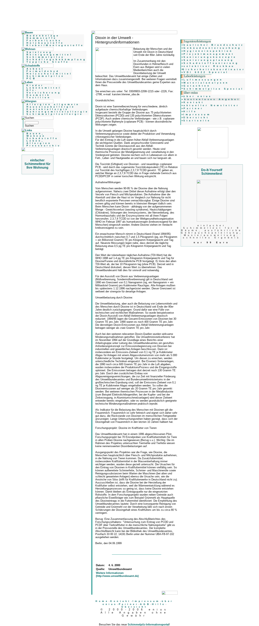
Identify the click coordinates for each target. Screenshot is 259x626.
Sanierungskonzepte (210, 57)
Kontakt (120, 601)
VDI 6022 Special (206, 72)
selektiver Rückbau (209, 66)
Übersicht (134, 607)
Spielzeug (40, 52)
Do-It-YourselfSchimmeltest (211, 171)
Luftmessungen (203, 79)
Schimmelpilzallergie (55, 114)
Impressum (146, 601)
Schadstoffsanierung (211, 63)
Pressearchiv (44, 145)
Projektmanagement (209, 54)
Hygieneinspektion (208, 51)
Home (102, 601)
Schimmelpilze (46, 57)
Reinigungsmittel (50, 54)
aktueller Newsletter (211, 105)
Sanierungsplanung (209, 60)
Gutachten (197, 86)
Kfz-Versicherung (44, 91)
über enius (197, 96)
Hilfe (159, 604)
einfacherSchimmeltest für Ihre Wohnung (37, 164)
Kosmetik (38, 95)
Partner (129, 604)
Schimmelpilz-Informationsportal (148, 624)
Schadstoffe (42, 138)
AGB (145, 604)
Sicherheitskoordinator (214, 69)
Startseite (197, 120)
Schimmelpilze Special (214, 89)
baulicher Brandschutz (214, 45)
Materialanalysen (206, 82)
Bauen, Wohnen (36, 134)
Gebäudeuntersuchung (212, 48)
